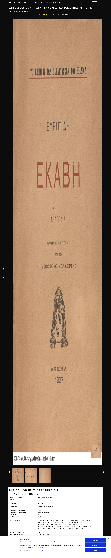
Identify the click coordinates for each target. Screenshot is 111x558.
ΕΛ (4, 288)
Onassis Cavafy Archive (19, 2)
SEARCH (95, 1)
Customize (23, 555)
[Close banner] (108, 538)
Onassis (4, 273)
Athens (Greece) (43, 512)
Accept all (95, 540)
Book (39, 514)
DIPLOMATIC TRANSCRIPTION (62, 14)
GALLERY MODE (44, 14)
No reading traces (44, 534)
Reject (95, 550)
